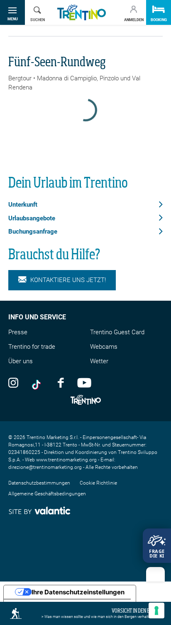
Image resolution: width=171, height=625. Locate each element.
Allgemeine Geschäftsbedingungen (47, 494)
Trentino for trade (31, 346)
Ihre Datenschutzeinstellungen (78, 592)
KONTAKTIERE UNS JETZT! (68, 280)
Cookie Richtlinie (98, 483)
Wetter (99, 361)
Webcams (103, 346)
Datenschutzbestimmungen (39, 483)
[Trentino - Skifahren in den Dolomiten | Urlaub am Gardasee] (81, 13)
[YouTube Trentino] (84, 382)
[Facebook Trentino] (61, 382)
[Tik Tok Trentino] (38, 382)
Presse (17, 332)
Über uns (20, 361)
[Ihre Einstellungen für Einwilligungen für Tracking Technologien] (156, 610)
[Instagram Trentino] (13, 382)
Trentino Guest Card (117, 332)
